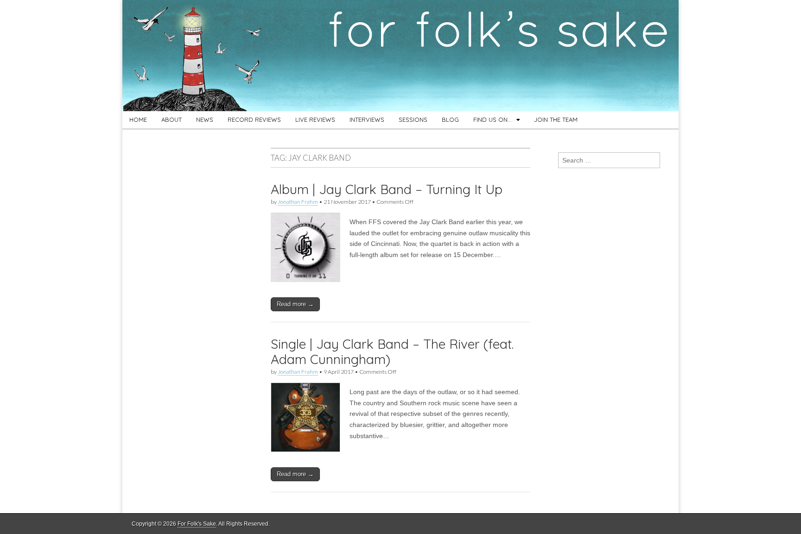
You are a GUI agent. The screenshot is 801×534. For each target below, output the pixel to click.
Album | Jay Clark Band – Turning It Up (386, 189)
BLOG (450, 119)
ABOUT (171, 119)
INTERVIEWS (367, 119)
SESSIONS (413, 119)
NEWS (204, 119)
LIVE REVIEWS (315, 119)
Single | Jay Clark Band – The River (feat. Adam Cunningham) (392, 352)
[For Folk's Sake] (400, 55)
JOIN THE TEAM (556, 119)
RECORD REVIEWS (254, 119)
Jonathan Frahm (298, 201)
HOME (138, 119)
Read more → (295, 304)
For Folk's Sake (197, 524)
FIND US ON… (492, 119)
